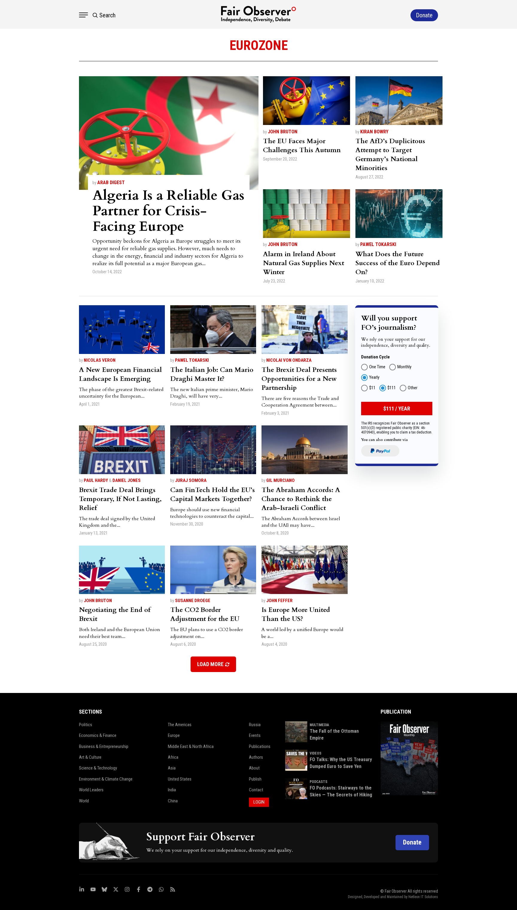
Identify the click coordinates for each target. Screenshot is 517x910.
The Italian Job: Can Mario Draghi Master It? (211, 374)
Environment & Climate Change (106, 779)
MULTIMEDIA (319, 725)
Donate (412, 842)
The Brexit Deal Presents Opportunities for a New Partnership (299, 378)
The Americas (179, 724)
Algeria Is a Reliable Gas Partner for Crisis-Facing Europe (168, 211)
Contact (256, 790)
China (173, 801)
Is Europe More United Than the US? (295, 614)
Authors (256, 757)
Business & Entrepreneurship (103, 746)
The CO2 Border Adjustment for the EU (204, 614)
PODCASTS (318, 782)
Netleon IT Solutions (423, 897)
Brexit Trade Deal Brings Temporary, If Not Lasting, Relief (120, 498)
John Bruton (282, 132)
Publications (259, 746)
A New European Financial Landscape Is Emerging (120, 374)
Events (255, 735)
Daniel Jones (126, 480)
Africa (173, 757)
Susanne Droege (192, 600)
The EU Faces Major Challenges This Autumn (302, 146)
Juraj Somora (190, 480)
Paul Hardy (96, 480)
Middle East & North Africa (191, 746)
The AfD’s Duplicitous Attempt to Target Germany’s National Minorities (390, 154)
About (254, 768)
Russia (255, 724)
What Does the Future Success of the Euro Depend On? (397, 263)
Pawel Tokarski (378, 244)
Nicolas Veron (99, 360)
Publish (255, 779)
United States (179, 779)
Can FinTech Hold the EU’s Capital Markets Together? (212, 494)
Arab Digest (111, 182)
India (172, 790)
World (84, 801)
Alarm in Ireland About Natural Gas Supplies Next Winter (303, 263)
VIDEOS (315, 753)
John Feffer (279, 600)
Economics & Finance (97, 735)
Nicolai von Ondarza (288, 360)
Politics (85, 724)
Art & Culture (90, 757)
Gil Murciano (280, 480)
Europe (174, 735)
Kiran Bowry (374, 132)
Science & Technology (98, 768)
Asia (172, 768)
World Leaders (91, 790)
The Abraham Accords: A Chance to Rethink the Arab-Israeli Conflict (300, 498)
